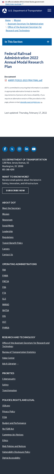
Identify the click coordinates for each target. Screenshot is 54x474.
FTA (4, 292)
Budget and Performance (14, 423)
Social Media (8, 225)
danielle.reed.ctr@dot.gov (30, 102)
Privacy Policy (8, 411)
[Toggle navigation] (49, 10)
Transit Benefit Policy (12, 243)
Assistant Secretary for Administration (26, 23)
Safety (5, 384)
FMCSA (5, 281)
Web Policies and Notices (14, 446)
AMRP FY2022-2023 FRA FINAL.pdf (25, 80)
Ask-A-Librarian (9, 363)
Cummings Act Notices (12, 434)
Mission (17, 20)
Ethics (5, 440)
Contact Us (7, 254)
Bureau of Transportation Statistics (19, 352)
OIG (4, 316)
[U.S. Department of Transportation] (22, 10)
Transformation (9, 390)
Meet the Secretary (11, 208)
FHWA (5, 275)
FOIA (4, 417)
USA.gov (6, 405)
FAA (4, 269)
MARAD (5, 304)
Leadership (7, 231)
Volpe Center (8, 357)
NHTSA (5, 310)
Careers (6, 248)
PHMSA (5, 327)
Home (8, 20)
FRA (4, 287)
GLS (4, 298)
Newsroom (7, 219)
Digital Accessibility (11, 457)
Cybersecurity (8, 378)
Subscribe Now (15, 190)
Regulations (8, 237)
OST (4, 322)
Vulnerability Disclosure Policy (16, 452)
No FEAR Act (8, 428)
